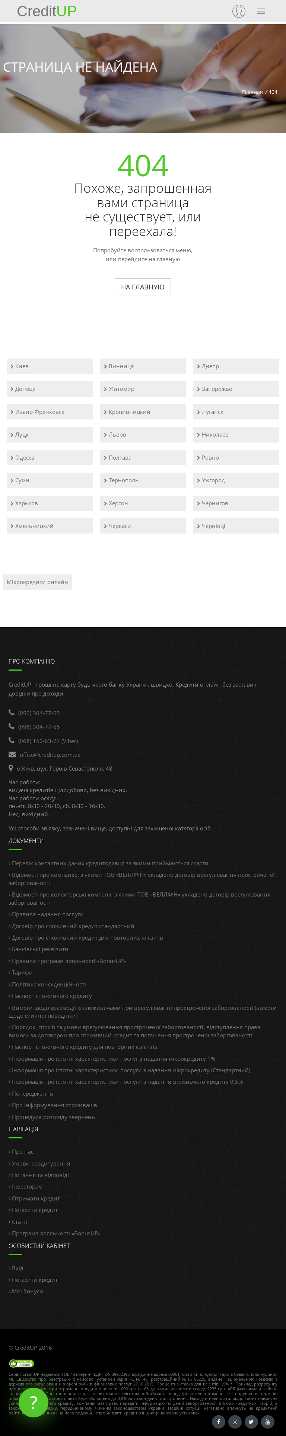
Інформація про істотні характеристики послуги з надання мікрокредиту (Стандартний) (130, 1070)
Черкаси (119, 525)
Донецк (24, 388)
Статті (19, 1221)
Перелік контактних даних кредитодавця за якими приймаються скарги (109, 863)
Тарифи (21, 972)
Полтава (119, 457)
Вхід (16, 1268)
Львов (116, 434)
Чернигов (214, 503)
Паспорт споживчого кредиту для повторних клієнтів (84, 1046)
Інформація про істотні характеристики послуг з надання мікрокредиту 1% (112, 1058)
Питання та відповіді (39, 1175)
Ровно (209, 457)
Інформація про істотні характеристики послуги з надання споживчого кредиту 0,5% (126, 1081)
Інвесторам (26, 1186)
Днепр (209, 366)
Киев (21, 366)
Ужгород (212, 480)
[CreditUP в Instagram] (235, 1422)
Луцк (21, 434)
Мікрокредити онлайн (37, 582)
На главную (143, 286)
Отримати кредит (35, 1198)
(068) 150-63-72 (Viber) (48, 741)
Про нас (22, 1151)
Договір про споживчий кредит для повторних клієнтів (86, 937)
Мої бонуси (26, 1291)
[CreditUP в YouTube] (267, 1422)
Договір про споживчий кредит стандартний (72, 926)
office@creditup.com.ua (50, 754)
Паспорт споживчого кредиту (51, 995)
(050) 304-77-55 (39, 713)
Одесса (24, 457)
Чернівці (212, 525)
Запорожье (216, 388)
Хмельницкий (34, 525)
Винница (120, 366)
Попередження (31, 1093)
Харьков (26, 503)
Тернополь (123, 480)
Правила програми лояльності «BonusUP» (68, 961)
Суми (21, 480)
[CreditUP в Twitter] (251, 1422)
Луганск (211, 411)
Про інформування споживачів (53, 1105)
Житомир (120, 388)
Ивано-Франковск (39, 411)
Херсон (117, 503)
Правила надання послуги (47, 914)
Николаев (214, 434)
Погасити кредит (34, 1209)
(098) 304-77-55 (39, 726)
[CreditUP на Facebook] (218, 1422)
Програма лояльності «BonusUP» (55, 1233)
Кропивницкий (128, 411)
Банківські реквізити (39, 949)
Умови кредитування (40, 1163)
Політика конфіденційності (48, 984)
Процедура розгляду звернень (52, 1117)
